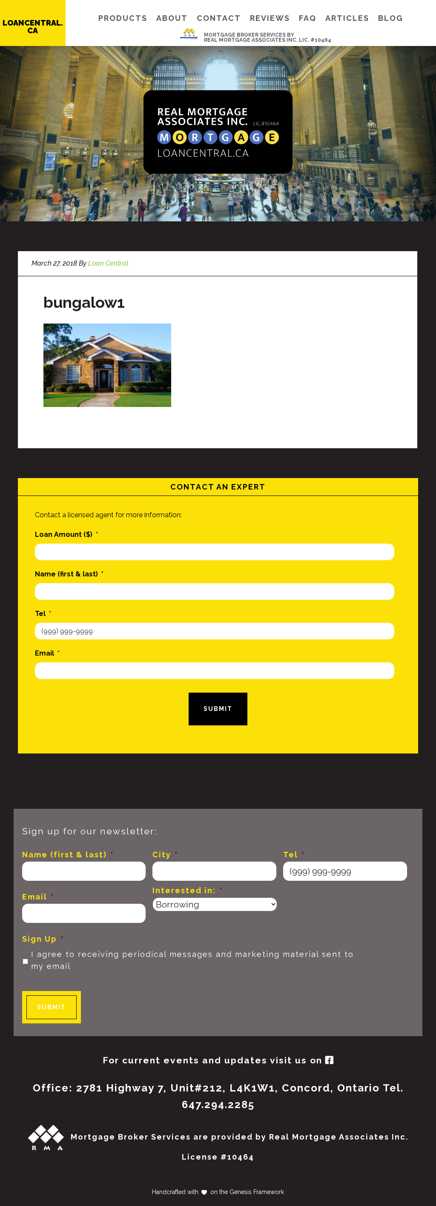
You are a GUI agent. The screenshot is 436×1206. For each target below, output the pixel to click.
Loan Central (218, 132)
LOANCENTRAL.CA (33, 26)
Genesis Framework (256, 1192)
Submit (218, 708)
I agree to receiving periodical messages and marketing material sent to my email (192, 960)
